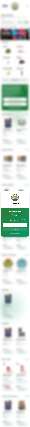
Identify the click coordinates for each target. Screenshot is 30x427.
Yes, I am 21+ (15, 225)
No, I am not (15, 229)
